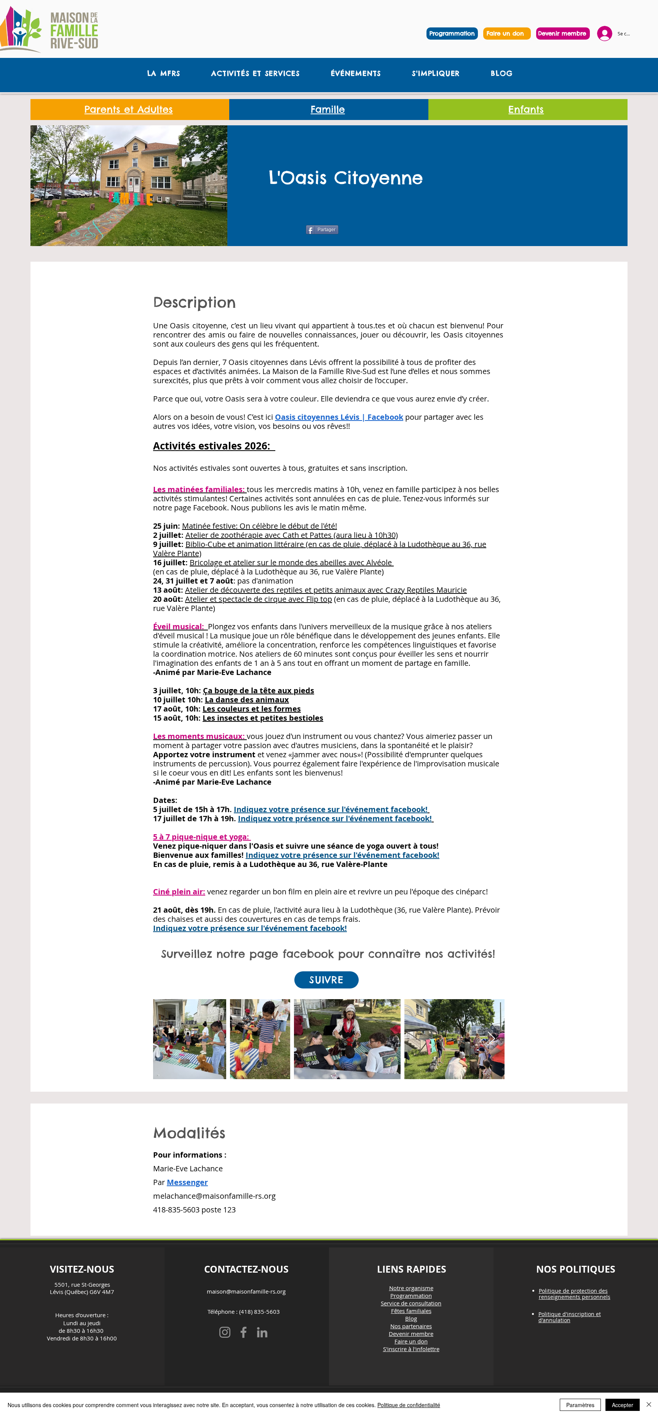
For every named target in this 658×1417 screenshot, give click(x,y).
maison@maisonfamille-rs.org (246, 1291)
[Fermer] (648, 1405)
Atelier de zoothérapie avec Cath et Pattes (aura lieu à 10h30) (291, 535)
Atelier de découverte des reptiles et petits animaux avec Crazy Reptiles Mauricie (326, 590)
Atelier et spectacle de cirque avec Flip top (258, 599)
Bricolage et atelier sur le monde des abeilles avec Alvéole (292, 562)
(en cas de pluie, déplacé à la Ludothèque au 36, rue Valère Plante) (319, 548)
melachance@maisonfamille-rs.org (214, 1196)
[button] (164, 73)
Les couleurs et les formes (252, 709)
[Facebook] (243, 1332)
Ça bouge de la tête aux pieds (258, 690)
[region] (507, 33)
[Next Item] (491, 1039)
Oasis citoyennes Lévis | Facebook (339, 417)
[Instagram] (224, 1332)
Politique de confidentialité (408, 1405)
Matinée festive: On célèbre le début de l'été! (259, 526)
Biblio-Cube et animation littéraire (245, 544)
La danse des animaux (247, 699)
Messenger (187, 1182)
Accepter (622, 1405)
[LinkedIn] (262, 1332)
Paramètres (580, 1405)
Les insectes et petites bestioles (263, 718)
